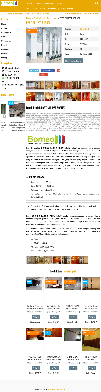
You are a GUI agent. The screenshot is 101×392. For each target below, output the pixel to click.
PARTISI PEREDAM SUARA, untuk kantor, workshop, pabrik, (72, 359)
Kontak (43, 8)
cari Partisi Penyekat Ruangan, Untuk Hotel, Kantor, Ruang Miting (54, 308)
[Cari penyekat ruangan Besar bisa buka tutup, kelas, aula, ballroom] (91, 289)
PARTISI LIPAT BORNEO (38, 22)
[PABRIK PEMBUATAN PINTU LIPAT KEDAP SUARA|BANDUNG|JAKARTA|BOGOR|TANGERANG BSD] (72, 289)
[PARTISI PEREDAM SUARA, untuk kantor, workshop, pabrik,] (72, 340)
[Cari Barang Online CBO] (9, 5)
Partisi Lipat (52, 18)
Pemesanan (32, 8)
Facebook (49, 71)
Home (29, 3)
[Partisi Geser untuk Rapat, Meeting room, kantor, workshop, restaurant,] (35, 339)
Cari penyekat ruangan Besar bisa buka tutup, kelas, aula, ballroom (91, 308)
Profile (58, 3)
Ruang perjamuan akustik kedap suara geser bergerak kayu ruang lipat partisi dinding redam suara (13, 126)
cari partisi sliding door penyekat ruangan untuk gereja (35, 308)
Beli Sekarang (73, 60)
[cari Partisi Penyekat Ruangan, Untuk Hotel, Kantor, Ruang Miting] (53, 288)
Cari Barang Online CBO (57, 389)
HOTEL (40, 119)
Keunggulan (48, 3)
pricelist (61, 8)
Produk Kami (39, 18)
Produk (38, 3)
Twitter (35, 71)
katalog (70, 8)
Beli (37, 317)
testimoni (52, 8)
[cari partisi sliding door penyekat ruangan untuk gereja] (35, 289)
